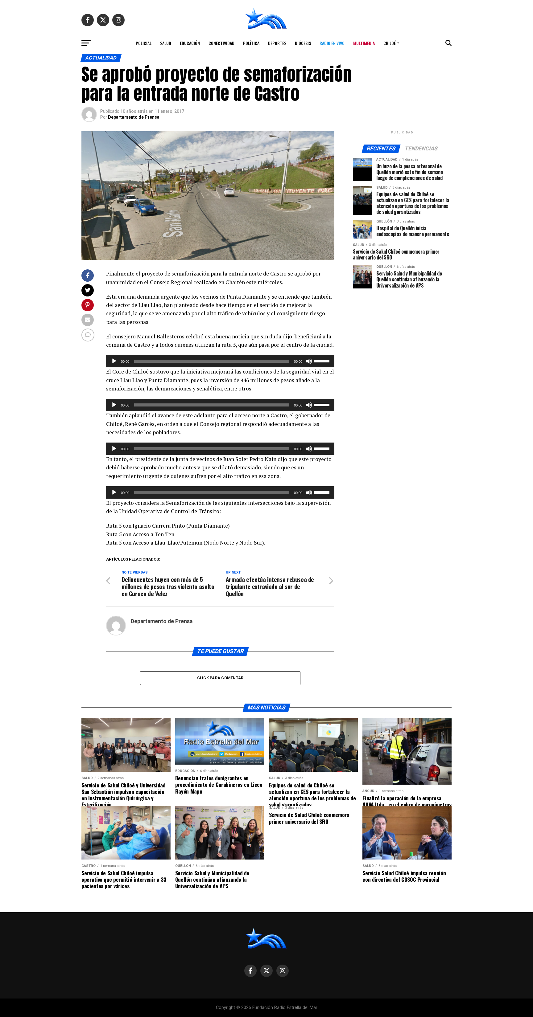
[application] (220, 361)
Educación (190, 43)
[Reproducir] (114, 361)
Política (251, 43)
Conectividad (221, 43)
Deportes (277, 43)
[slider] (322, 360)
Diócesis (303, 43)
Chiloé (389, 43)
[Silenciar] (309, 361)
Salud (165, 43)
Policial (143, 43)
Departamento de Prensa (133, 117)
